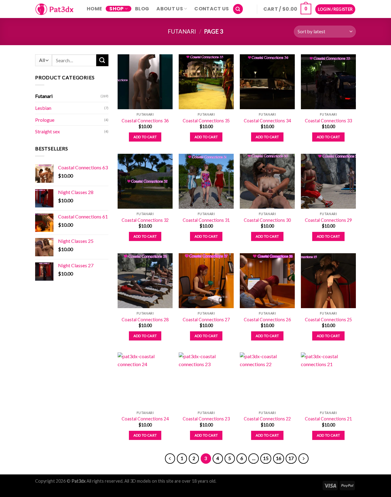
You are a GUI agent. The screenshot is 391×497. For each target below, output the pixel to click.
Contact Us (211, 8)
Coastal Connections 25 (328, 319)
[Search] (238, 9)
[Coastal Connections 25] (328, 280)
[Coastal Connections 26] (267, 280)
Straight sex (47, 131)
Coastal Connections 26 (267, 319)
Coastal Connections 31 (206, 220)
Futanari (182, 31)
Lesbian (43, 108)
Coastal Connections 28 (145, 319)
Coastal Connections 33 (328, 120)
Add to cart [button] (145, 137)
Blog (142, 8)
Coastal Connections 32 (145, 220)
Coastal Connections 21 (328, 418)
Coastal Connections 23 (206, 418)
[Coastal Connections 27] (206, 280)
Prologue (44, 119)
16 (278, 458)
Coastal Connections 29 (328, 220)
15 (266, 458)
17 (291, 458)
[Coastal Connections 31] (206, 181)
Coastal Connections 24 (145, 418)
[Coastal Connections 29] (328, 181)
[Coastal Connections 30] (267, 181)
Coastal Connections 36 (145, 120)
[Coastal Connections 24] (145, 379)
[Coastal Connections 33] (328, 81)
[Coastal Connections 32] (145, 181)
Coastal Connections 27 (206, 319)
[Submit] (102, 60)
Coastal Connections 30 (267, 220)
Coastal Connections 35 (206, 120)
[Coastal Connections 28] (145, 280)
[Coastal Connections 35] (206, 81)
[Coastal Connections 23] (206, 379)
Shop (116, 9)
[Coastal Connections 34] (267, 81)
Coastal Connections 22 (267, 418)
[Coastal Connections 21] (328, 379)
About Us (169, 9)
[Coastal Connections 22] (267, 379)
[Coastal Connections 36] (145, 81)
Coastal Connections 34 (267, 120)
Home (94, 8)
